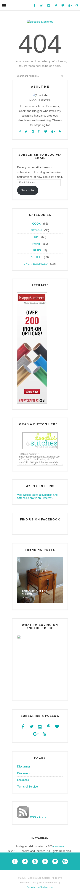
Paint (36, 243)
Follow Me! (58, 846)
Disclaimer (23, 766)
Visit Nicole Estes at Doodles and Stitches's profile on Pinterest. (37, 496)
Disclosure (23, 773)
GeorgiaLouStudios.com (40, 887)
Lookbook (23, 779)
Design (36, 230)
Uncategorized (35, 263)
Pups (37, 250)
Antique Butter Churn (34, 593)
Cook (36, 223)
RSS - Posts (37, 817)
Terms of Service (27, 786)
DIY (36, 237)
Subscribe (27, 190)
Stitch (36, 257)
